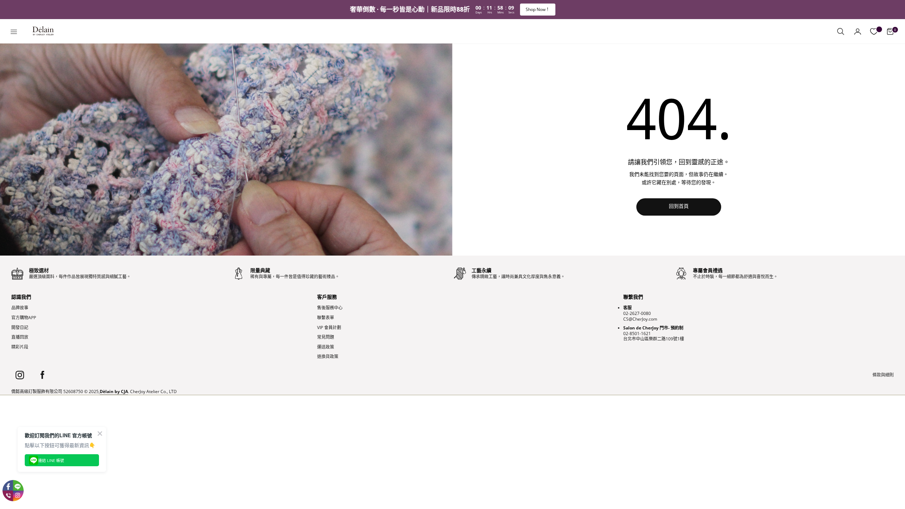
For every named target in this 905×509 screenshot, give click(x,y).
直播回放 (19, 337)
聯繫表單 (325, 318)
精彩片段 (19, 347)
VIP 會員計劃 (329, 327)
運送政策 (325, 347)
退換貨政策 (327, 356)
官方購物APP (23, 318)
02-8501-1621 (637, 333)
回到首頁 (679, 206)
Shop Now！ (538, 9)
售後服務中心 (330, 308)
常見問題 (325, 337)
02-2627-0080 (637, 313)
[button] (840, 31)
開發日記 (19, 327)
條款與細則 (883, 375)
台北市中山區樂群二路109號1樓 (653, 339)
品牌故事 (19, 308)
